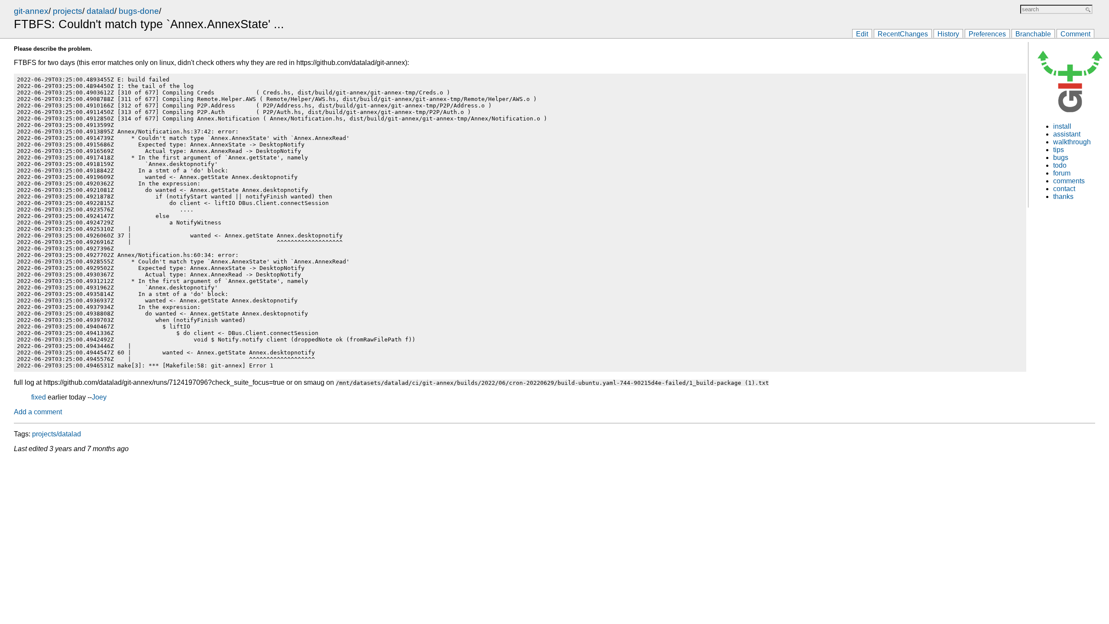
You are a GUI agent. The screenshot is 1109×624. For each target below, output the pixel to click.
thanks (1063, 196)
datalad (100, 11)
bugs (1060, 157)
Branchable (1033, 34)
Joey (99, 397)
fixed (38, 397)
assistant (1066, 134)
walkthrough (1072, 142)
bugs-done (139, 11)
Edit (862, 34)
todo (1060, 165)
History (948, 34)
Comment (1075, 34)
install (1062, 126)
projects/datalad (56, 434)
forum (1061, 173)
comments (1069, 181)
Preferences (987, 34)
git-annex (31, 11)
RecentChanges (903, 34)
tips (1058, 149)
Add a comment (38, 412)
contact (1064, 188)
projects (67, 11)
